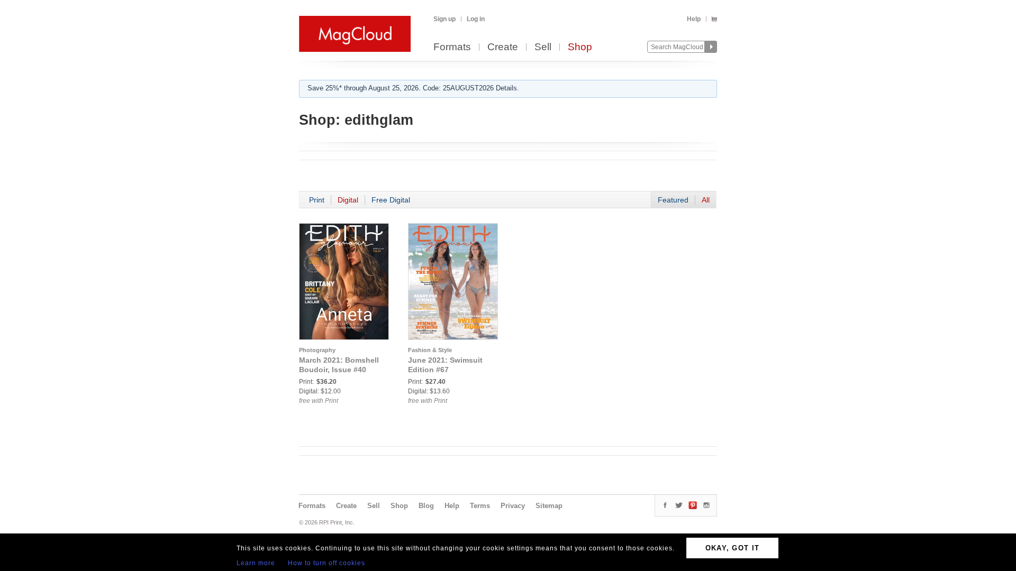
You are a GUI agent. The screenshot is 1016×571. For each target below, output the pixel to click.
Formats (452, 47)
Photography (317, 350)
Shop (580, 47)
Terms (480, 506)
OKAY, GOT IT (732, 548)
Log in (476, 19)
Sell (542, 47)
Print (316, 200)
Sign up (444, 19)
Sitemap (549, 506)
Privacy (513, 506)
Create (502, 47)
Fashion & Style (430, 350)
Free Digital (390, 200)
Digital (348, 200)
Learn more (256, 563)
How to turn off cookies (326, 563)
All (706, 200)
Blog (426, 506)
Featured (673, 200)
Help (694, 19)
